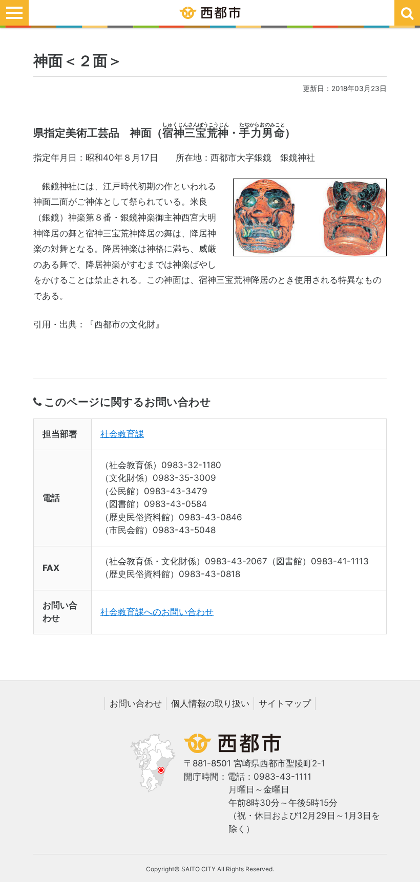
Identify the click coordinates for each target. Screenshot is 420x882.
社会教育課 (122, 434)
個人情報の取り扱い (210, 703)
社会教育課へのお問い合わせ (157, 612)
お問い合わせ (136, 703)
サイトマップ (285, 703)
